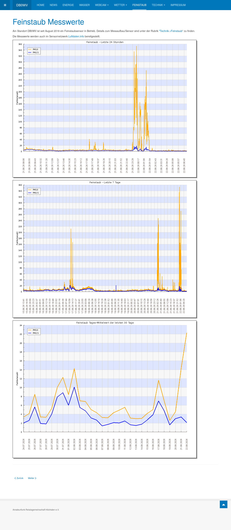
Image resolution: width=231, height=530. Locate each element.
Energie (68, 5)
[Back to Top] (223, 504)
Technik (157, 5)
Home (40, 5)
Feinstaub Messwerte (48, 21)
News (53, 5)
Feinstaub (139, 5)
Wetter (119, 5)
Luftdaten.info (76, 36)
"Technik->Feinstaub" (171, 31)
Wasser (84, 5)
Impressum (178, 5)
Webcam (100, 5)
